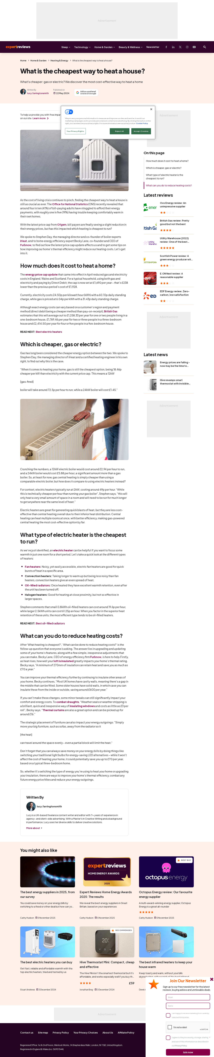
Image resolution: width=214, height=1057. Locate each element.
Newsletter (152, 46)
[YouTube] (194, 47)
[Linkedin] (173, 47)
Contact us (26, 1032)
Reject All (119, 131)
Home (23, 60)
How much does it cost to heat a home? (167, 160)
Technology (81, 47)
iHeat (23, 241)
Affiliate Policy (126, 1032)
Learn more (39, 118)
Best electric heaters (49, 331)
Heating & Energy (59, 60)
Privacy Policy (61, 1032)
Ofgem (61, 224)
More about (33, 828)
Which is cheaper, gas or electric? (163, 167)
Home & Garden (103, 47)
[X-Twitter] (180, 47)
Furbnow (25, 245)
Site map (43, 1032)
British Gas (110, 311)
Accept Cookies (141, 131)
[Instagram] (187, 47)
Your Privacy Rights (75, 131)
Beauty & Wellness (129, 47)
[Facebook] (166, 47)
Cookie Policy (142, 123)
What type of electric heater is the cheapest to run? (164, 176)
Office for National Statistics (70, 204)
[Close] (151, 109)
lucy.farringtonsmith (38, 93)
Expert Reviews (16, 47)
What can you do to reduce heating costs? (169, 185)
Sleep (64, 47)
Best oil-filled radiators (50, 623)
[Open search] (204, 47)
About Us (107, 1032)
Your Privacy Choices (86, 1032)
